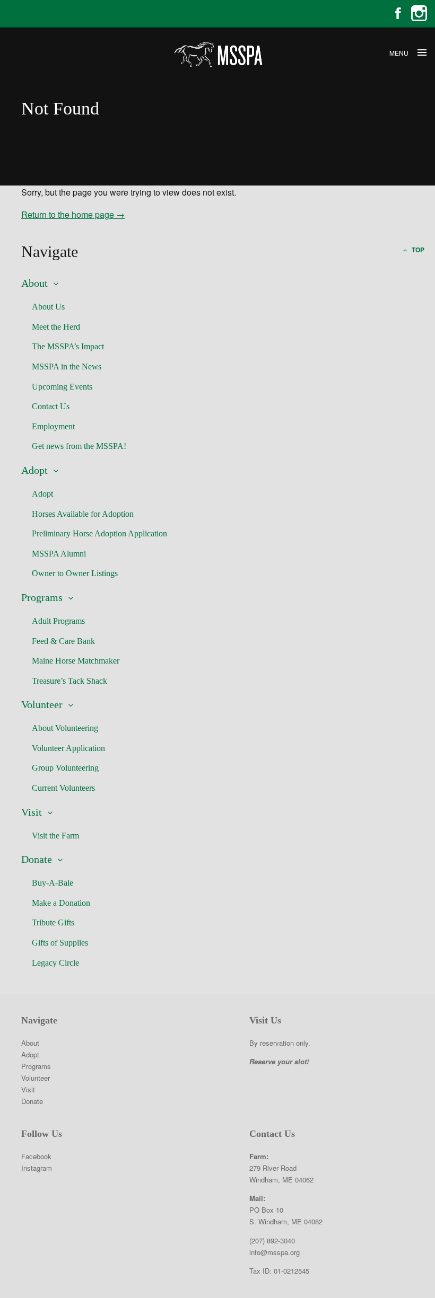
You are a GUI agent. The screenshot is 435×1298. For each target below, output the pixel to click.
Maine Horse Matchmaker (75, 660)
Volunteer (42, 704)
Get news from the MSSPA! (79, 446)
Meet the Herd (56, 326)
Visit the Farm (55, 835)
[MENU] (421, 53)
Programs (42, 597)
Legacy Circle (55, 962)
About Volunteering (65, 727)
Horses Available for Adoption (83, 513)
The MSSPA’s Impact (68, 346)
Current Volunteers (63, 787)
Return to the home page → (73, 214)
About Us (48, 306)
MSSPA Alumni (59, 553)
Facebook (397, 13)
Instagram (419, 13)
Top (417, 249)
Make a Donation (61, 902)
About (34, 283)
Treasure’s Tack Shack (69, 680)
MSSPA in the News (66, 366)
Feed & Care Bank (63, 641)
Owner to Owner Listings (75, 573)
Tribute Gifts (53, 922)
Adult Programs (58, 620)
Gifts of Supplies (60, 942)
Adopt (34, 470)
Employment (53, 426)
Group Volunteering (65, 767)
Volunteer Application (68, 748)
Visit (31, 812)
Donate (36, 859)
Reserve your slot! (279, 1061)
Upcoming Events (62, 386)
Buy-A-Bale (52, 882)
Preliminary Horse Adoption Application (99, 533)
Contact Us (50, 406)
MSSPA (217, 54)
